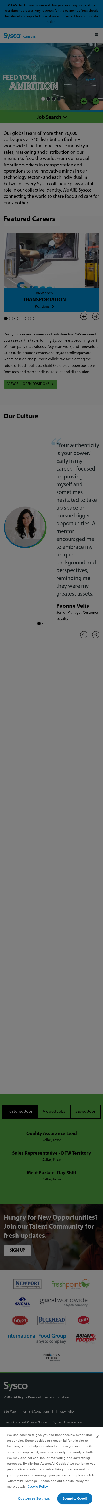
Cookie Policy (38, 1486)
